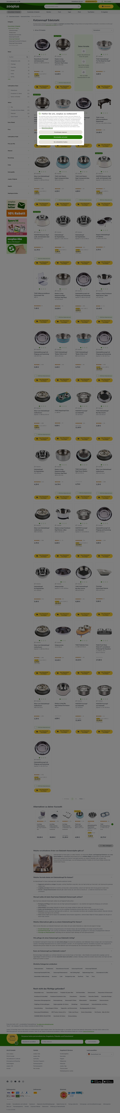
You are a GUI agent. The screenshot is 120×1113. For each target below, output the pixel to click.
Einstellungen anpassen (60, 132)
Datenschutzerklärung (47, 128)
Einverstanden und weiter (60, 137)
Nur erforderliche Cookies (60, 142)
